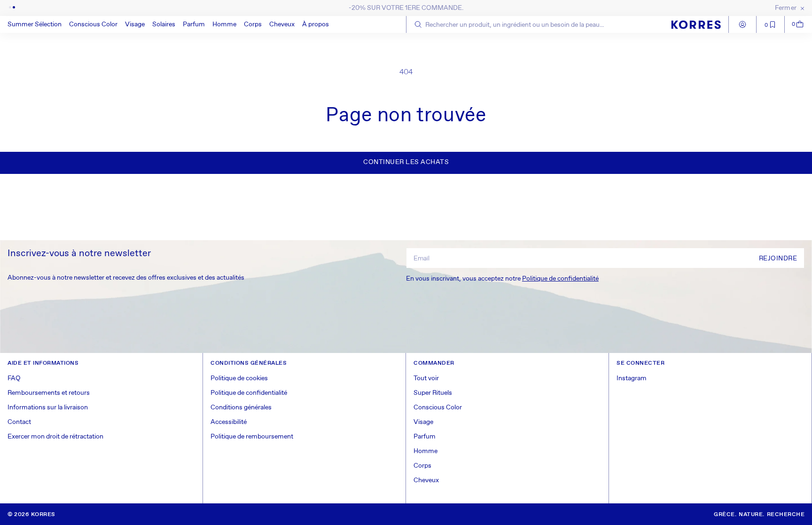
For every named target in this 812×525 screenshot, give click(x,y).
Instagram (632, 378)
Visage (135, 24)
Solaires (163, 24)
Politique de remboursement (252, 436)
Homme (224, 24)
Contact (19, 422)
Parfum (194, 24)
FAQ (14, 378)
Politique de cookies (239, 378)
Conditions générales (241, 407)
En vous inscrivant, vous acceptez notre (502, 278)
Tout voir (426, 378)
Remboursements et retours (49, 393)
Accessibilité (229, 422)
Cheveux (282, 24)
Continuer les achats (406, 162)
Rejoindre (778, 258)
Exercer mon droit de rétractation (55, 436)
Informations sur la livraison (48, 407)
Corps (253, 24)
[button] (93, 24)
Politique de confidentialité (560, 278)
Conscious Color (93, 24)
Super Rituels (433, 393)
